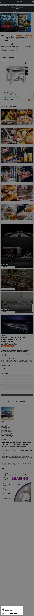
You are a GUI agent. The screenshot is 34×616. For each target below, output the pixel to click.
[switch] (3, 613)
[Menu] (4, 607)
